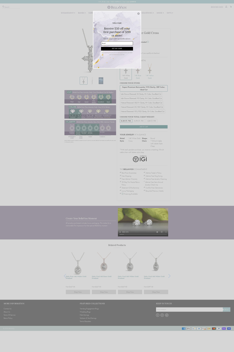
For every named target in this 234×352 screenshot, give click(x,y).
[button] (138, 14)
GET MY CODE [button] (117, 48)
